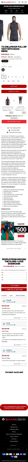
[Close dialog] (27, 223)
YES (21, 236)
